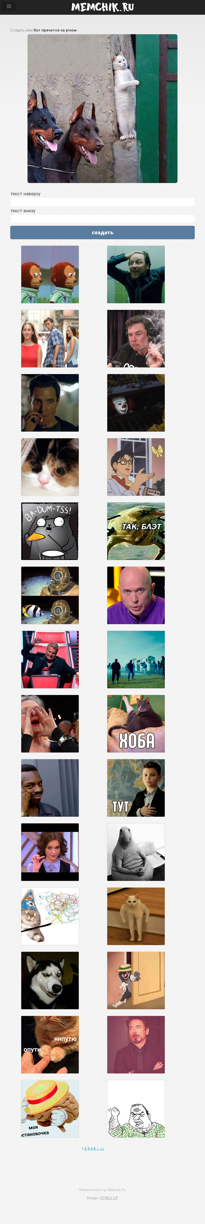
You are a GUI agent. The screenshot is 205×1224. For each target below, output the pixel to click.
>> (102, 1148)
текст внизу (22, 210)
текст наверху (25, 193)
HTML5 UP (109, 1197)
